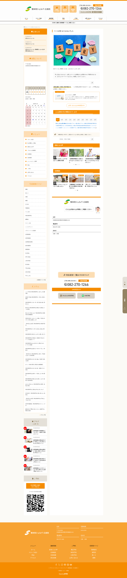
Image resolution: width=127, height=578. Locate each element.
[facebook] (56, 564)
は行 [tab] (78, 119)
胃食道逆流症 (87, 125)
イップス (93, 127)
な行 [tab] (74, 119)
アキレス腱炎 (83, 123)
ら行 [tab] (91, 119)
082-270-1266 (60, 539)
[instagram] (62, 564)
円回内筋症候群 (80, 125)
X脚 (60, 125)
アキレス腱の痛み (76, 123)
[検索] (92, 82)
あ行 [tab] (58, 119)
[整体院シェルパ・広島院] (38, 8)
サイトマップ (64, 568)
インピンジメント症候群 (67, 127)
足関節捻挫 (89, 123)
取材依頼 (70, 568)
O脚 (93, 123)
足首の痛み (69, 123)
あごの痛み (73, 125)
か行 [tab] (62, 119)
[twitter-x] (59, 564)
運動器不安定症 (86, 127)
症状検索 (125, 282)
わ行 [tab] (95, 119)
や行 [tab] (87, 119)
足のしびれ (58, 123)
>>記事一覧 (35, 424)
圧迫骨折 (69, 125)
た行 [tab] (70, 119)
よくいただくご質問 (70, 95)
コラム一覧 (43, 415)
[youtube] (71, 564)
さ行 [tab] (66, 119)
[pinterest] (68, 564)
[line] (65, 564)
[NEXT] (44, 103)
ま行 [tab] (83, 119)
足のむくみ (63, 125)
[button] (73, 164)
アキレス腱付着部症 (78, 127)
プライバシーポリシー (54, 568)
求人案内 (75, 568)
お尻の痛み (63, 123)
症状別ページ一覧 (41, 280)
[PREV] (26, 103)
